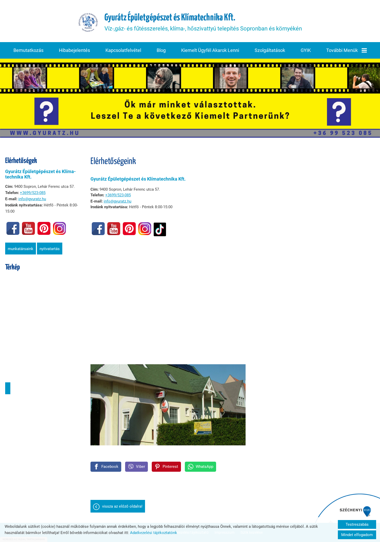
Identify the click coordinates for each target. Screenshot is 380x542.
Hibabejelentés (74, 50)
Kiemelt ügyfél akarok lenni (210, 50)
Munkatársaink (20, 248)
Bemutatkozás (28, 50)
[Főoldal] (88, 22)
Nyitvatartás (50, 248)
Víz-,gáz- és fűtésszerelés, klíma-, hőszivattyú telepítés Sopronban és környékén (203, 22)
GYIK (306, 50)
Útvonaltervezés (7, 388)
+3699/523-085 (32, 192)
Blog (161, 50)
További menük (342, 50)
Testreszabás (357, 524)
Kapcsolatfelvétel (123, 50)
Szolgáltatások (270, 50)
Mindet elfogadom (357, 534)
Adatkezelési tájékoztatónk (153, 532)
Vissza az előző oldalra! (122, 506)
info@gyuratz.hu (32, 199)
